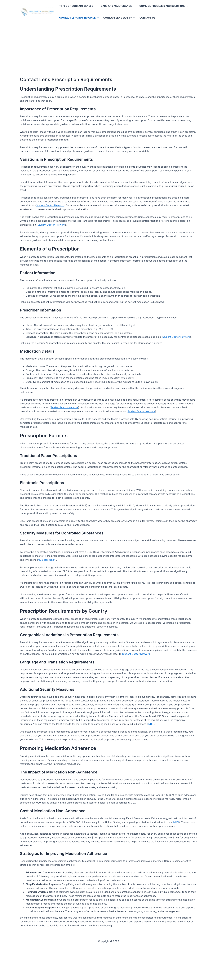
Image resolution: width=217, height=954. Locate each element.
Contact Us (147, 17)
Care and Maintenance (116, 5)
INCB (150, 723)
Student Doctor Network (50, 205)
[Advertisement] (108, 45)
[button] (94, 6)
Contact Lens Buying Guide (77, 17)
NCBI (176, 822)
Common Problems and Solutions (162, 5)
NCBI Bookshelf (46, 559)
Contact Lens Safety (117, 17)
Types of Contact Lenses (76, 5)
